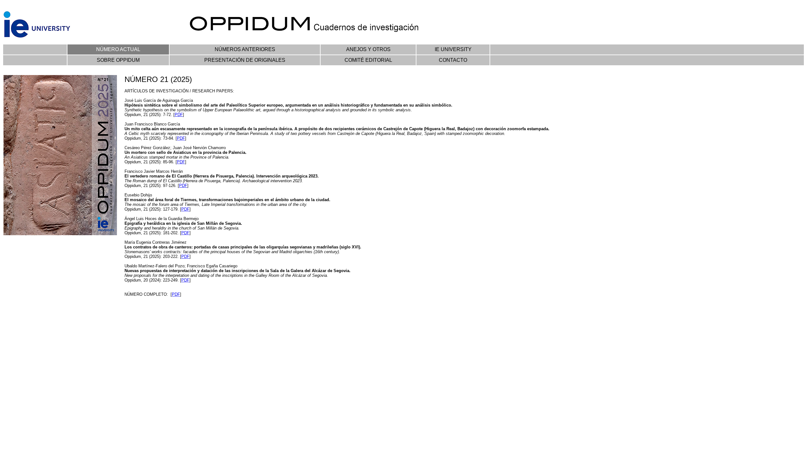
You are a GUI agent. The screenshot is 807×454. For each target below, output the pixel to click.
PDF (179, 114)
